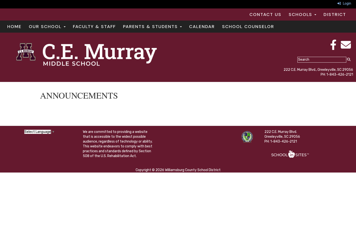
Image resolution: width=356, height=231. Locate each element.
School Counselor (248, 26)
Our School (46, 26)
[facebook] (333, 47)
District (335, 14)
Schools (301, 14)
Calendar (202, 26)
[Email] (346, 47)
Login (346, 3)
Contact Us (265, 14)
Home (14, 26)
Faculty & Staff (94, 26)
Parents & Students (151, 26)
